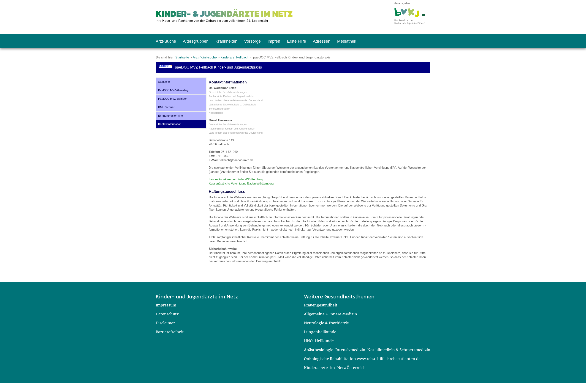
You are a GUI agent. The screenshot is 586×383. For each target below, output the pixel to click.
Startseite (182, 57)
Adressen (321, 41)
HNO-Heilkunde (319, 341)
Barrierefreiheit (170, 332)
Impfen (274, 41)
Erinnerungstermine (170, 115)
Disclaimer (165, 323)
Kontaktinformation (170, 124)
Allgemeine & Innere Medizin (330, 314)
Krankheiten (226, 41)
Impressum (166, 305)
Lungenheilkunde (320, 332)
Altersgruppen (196, 41)
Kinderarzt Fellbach (234, 57)
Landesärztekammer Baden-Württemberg (236, 179)
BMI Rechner (166, 107)
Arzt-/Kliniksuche (205, 57)
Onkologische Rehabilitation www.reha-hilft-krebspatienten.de (362, 358)
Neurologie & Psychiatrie (326, 323)
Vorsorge (252, 41)
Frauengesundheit (320, 305)
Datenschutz (167, 314)
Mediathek (346, 41)
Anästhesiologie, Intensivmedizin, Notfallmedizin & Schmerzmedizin (367, 349)
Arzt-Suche (166, 41)
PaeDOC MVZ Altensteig (173, 90)
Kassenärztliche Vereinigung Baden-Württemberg (241, 183)
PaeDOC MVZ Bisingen (172, 98)
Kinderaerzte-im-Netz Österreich (335, 367)
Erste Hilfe (296, 41)
